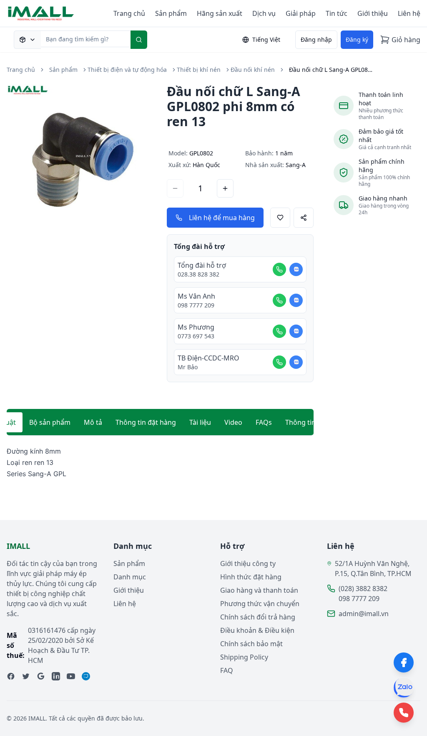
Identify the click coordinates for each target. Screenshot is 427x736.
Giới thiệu (372, 13)
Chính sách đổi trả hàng (257, 617)
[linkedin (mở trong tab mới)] (56, 676)
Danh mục (129, 576)
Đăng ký (357, 39)
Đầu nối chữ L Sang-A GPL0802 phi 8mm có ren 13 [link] (330, 70)
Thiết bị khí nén (199, 70)
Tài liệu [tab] (200, 422)
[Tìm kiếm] (139, 39)
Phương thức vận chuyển (259, 603)
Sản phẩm (171, 13)
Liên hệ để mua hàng (222, 217)
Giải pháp (301, 13)
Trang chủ (129, 13)
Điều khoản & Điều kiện (257, 630)
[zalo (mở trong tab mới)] (86, 676)
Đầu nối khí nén (253, 70)
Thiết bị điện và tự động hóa (127, 70)
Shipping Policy (244, 657)
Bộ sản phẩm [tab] (49, 422)
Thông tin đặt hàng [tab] (146, 422)
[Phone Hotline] (404, 713)
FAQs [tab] (264, 422)
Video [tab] (233, 422)
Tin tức (336, 13)
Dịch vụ (264, 13)
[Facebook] (404, 662)
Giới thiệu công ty (248, 563)
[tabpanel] (160, 463)
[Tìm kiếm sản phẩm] (27, 39)
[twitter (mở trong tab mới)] (26, 676)
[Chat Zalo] (296, 269)
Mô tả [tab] (93, 422)
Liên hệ (409, 13)
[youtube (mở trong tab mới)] (71, 676)
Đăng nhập (316, 39)
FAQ (226, 670)
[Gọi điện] (279, 269)
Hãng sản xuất (219, 13)
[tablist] (160, 422)
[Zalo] (404, 688)
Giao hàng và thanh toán (259, 590)
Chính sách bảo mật (251, 643)
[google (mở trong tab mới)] (41, 676)
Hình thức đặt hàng (250, 576)
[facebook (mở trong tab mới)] (11, 676)
